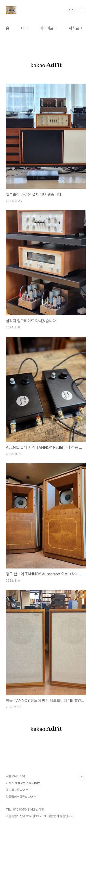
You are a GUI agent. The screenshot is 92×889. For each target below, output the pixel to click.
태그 (24, 28)
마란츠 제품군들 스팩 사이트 (23, 783)
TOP (82, 777)
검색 (71, 10)
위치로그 (75, 28)
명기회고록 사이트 (17, 790)
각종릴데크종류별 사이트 (21, 797)
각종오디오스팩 (15, 776)
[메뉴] (82, 9)
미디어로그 (48, 28)
